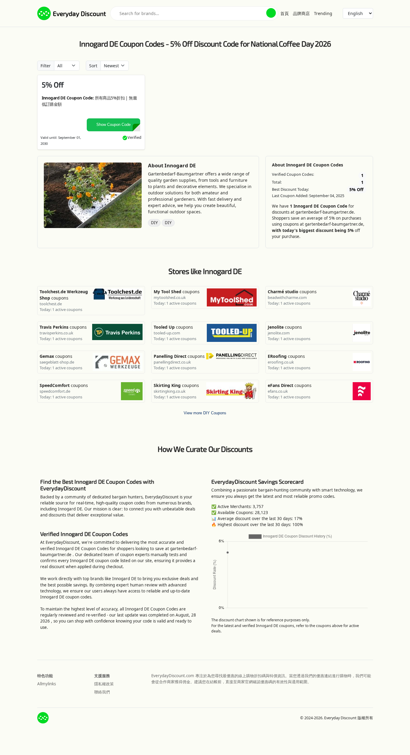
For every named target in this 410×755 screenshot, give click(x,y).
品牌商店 (301, 13)
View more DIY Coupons (205, 413)
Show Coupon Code (113, 125)
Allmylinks (46, 684)
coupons (177, 291)
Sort (93, 65)
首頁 (284, 13)
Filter (46, 65)
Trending (323, 13)
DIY (154, 222)
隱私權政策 (104, 684)
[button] (271, 13)
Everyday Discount (79, 13)
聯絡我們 (102, 692)
